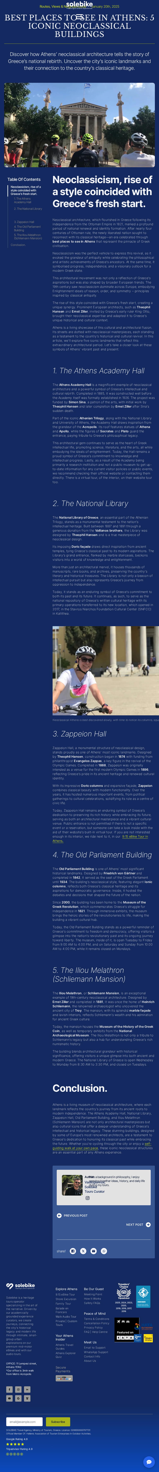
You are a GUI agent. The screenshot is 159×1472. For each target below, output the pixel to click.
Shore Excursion (66, 1299)
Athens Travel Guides (64, 1346)
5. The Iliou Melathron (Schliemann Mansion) (28, 236)
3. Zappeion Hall (24, 222)
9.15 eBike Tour (65, 1294)
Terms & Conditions (96, 1318)
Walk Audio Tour (66, 1316)
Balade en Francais (62, 1310)
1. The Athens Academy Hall (22, 200)
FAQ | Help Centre (95, 1331)
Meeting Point (93, 1294)
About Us (90, 1360)
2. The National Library (28, 208)
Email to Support (94, 1347)
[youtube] (9, 1398)
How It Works (92, 1298)
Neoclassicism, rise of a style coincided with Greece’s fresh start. (26, 190)
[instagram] (18, 1389)
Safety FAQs (92, 1303)
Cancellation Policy (96, 1323)
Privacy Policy (93, 1327)
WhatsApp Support (96, 1352)
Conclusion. (18, 245)
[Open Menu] (79, 16)
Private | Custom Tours (66, 1322)
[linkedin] (27, 1389)
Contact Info (92, 1356)
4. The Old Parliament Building (27, 228)
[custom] (18, 1398)
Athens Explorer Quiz (66, 1354)
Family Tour (63, 1303)
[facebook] (9, 1389)
